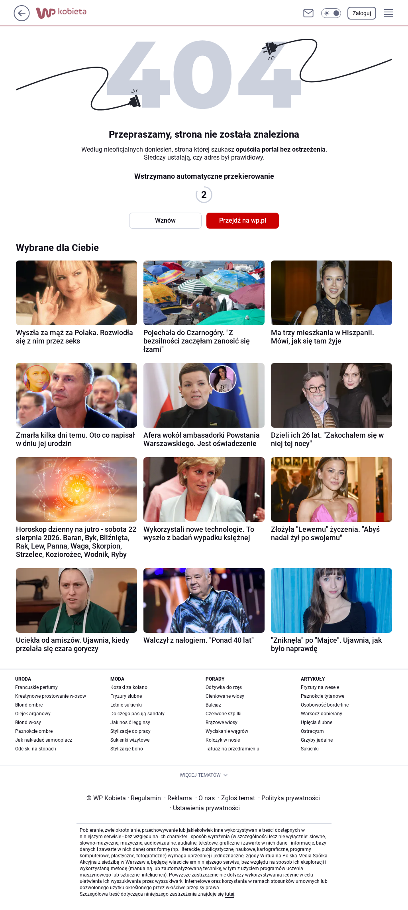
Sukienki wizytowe (129, 740)
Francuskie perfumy (36, 687)
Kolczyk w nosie (223, 740)
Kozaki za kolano (128, 687)
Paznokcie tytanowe (322, 696)
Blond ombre (29, 705)
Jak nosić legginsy (130, 722)
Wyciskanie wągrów (227, 731)
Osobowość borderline (325, 705)
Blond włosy (28, 722)
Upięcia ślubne (316, 722)
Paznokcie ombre (34, 731)
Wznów (165, 220)
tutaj (229, 894)
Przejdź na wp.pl (242, 220)
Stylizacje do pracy (130, 731)
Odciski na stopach (35, 749)
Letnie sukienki (126, 705)
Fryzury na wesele (320, 687)
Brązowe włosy (221, 722)
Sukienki (310, 749)
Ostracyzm (312, 731)
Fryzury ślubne (126, 696)
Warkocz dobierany (321, 714)
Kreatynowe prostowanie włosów (50, 696)
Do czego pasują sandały (137, 714)
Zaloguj (362, 13)
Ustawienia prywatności (205, 808)
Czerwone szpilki (223, 714)
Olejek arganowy (33, 714)
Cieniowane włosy (225, 696)
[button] (331, 13)
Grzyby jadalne (317, 740)
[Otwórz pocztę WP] (308, 13)
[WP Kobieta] (67, 13)
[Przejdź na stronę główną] (22, 19)
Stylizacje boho (126, 749)
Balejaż (213, 705)
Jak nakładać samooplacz (43, 740)
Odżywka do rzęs (224, 687)
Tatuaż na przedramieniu (232, 749)
